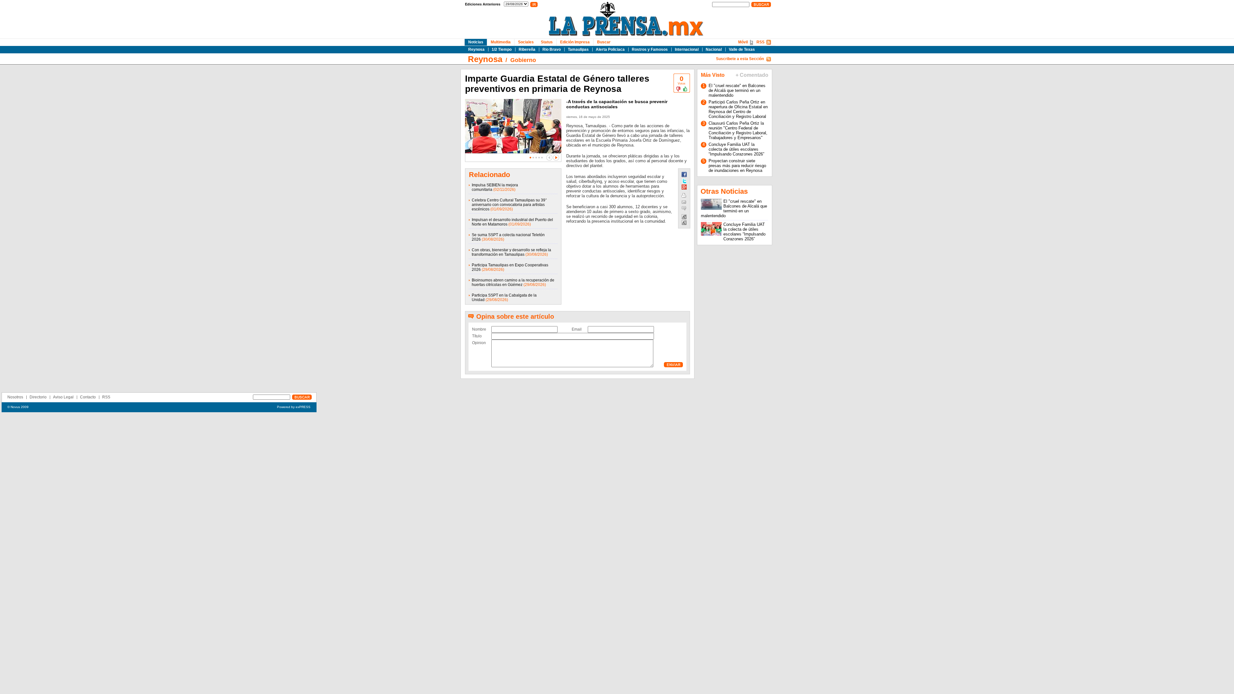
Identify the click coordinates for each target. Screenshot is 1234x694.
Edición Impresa (575, 42)
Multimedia (501, 42)
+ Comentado (752, 75)
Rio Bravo (551, 49)
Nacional (714, 49)
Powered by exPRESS (293, 407)
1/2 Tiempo (502, 49)
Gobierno (523, 60)
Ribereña (527, 49)
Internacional (687, 49)
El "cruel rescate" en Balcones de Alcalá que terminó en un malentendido (737, 90)
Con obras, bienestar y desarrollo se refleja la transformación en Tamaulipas (511, 252)
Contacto (88, 397)
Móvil (743, 42)
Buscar (604, 42)
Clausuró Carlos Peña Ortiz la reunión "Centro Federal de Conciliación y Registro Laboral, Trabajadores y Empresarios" (738, 130)
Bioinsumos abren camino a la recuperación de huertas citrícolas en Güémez (513, 282)
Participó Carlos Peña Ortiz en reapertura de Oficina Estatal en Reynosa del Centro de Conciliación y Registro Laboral (738, 109)
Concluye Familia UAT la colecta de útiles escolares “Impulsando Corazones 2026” (736, 149)
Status (547, 42)
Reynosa (476, 49)
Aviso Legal (63, 397)
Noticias (475, 42)
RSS (760, 42)
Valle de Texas (742, 49)
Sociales (526, 42)
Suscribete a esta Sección (740, 59)
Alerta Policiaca (610, 49)
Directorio (38, 397)
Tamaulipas (578, 49)
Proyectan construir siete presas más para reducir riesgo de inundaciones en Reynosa (737, 165)
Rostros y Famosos (650, 49)
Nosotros (15, 397)
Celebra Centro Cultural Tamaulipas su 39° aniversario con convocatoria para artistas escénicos (509, 204)
